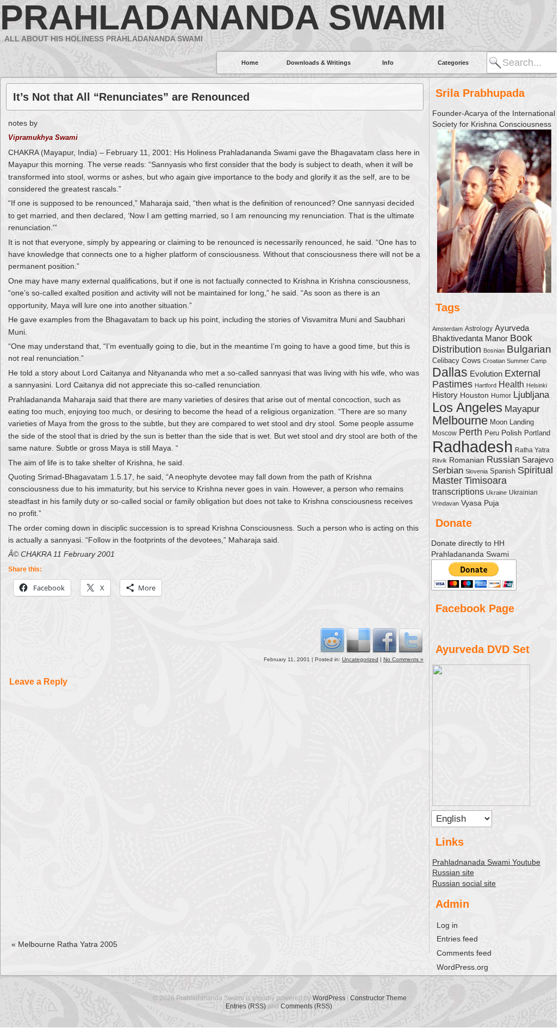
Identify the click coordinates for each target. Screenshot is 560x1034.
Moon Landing (512, 422)
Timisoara (485, 480)
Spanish (502, 471)
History (445, 394)
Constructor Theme (378, 998)
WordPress (329, 998)
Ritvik (439, 460)
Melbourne (460, 420)
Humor (501, 395)
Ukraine (496, 492)
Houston (474, 395)
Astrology (479, 328)
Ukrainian (523, 492)
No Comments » (403, 659)
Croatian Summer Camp (514, 361)
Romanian (466, 460)
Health (511, 384)
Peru (491, 433)
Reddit (332, 640)
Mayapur (522, 409)
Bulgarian (529, 349)
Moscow (444, 432)
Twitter (410, 640)
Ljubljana (531, 394)
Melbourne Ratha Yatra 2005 (64, 944)
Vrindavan (445, 503)
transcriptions (458, 491)
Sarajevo (537, 459)
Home (249, 62)
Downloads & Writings (319, 62)
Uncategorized (360, 659)
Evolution (486, 374)
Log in (447, 925)
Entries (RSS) (246, 1006)
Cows (471, 360)
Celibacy (445, 360)
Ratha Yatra (532, 449)
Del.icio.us (358, 640)
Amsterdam (447, 328)
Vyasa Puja (480, 502)
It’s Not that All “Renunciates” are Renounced (131, 97)
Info (388, 62)
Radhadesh (472, 447)
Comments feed (464, 953)
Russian (503, 459)
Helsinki (536, 385)
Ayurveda (512, 328)
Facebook (384, 640)
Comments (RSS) (306, 1006)
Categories (453, 62)
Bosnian (494, 350)
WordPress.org (462, 967)
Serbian (447, 470)
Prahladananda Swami (223, 17)
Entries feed (457, 938)
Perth (470, 432)
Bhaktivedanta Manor (470, 338)
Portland (537, 433)
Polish (511, 432)
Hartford (485, 385)
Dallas (450, 372)
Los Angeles (467, 407)
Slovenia (476, 471)
